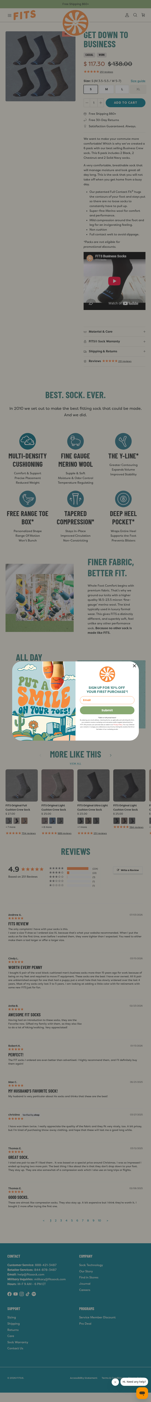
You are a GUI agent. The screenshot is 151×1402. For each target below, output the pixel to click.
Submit (107, 710)
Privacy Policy (117, 724)
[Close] (134, 665)
